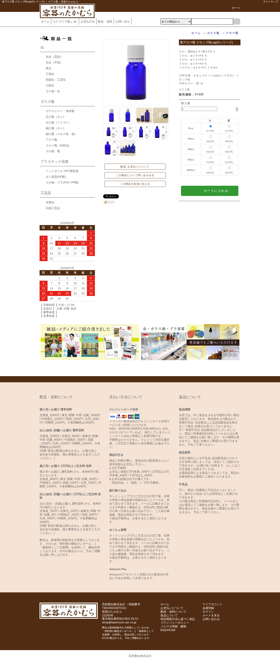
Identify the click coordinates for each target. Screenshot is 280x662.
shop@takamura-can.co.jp (119, 622)
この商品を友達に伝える (135, 183)
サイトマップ (270, 1)
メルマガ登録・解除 (173, 626)
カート (236, 7)
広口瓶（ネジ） (56, 116)
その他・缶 (53, 91)
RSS (163, 630)
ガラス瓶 (213, 33)
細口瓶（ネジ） (56, 128)
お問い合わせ (211, 619)
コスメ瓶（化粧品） (59, 145)
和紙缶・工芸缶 (56, 79)
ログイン (208, 611)
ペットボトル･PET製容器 (62, 171)
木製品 (50, 202)
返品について (169, 615)
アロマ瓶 (232, 33)
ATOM (171, 630)
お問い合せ (122, 21)
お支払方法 (88, 21)
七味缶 (50, 85)
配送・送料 (105, 21)
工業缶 (50, 74)
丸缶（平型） (54, 62)
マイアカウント (213, 604)
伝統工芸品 (53, 208)
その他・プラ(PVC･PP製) (62, 182)
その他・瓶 (53, 151)
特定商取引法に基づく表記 (177, 619)
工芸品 (46, 193)
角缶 (48, 68)
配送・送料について (173, 611)
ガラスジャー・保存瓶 (60, 111)
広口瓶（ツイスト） (59, 122)
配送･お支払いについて (135, 166)
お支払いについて (171, 608)
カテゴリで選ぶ (63, 21)
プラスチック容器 (54, 162)
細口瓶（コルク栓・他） (61, 134)
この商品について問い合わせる (135, 175)
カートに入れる (216, 190)
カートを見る (211, 615)
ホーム (45, 21)
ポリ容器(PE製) (56, 176)
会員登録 (208, 608)
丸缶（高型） (54, 56)
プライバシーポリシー (174, 622)
